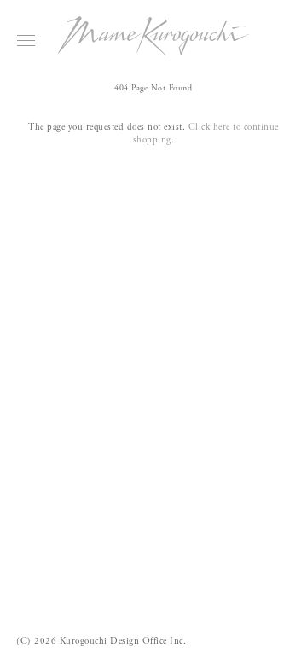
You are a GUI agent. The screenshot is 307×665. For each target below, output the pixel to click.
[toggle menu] (26, 39)
